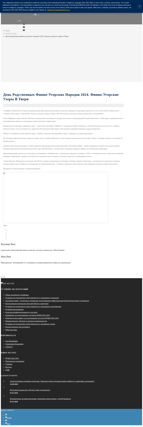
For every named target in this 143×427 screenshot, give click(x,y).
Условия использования (14, 309)
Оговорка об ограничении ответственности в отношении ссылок (30, 324)
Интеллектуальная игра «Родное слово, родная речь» (30, 390)
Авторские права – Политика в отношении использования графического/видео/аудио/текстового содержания (47, 301)
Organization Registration (14, 344)
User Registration (11, 341)
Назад (7, 30)
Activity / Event (11, 33)
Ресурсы (8, 367)
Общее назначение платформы (17, 295)
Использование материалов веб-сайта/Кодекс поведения (26, 304)
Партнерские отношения (14, 361)
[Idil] (4, 213)
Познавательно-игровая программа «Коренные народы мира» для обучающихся (40, 399)
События (8, 364)
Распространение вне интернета (17, 327)
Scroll (3, 277)
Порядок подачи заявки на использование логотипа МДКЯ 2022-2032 (32, 318)
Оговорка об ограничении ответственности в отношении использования (33, 306)
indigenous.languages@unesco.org (58, 10)
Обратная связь (11, 330)
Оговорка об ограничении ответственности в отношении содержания (32, 298)
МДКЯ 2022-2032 (12, 358)
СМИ (7, 370)
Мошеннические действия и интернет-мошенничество (26, 321)
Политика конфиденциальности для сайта (21, 312)
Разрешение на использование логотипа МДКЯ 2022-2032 (27, 315)
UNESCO (9, 347)
